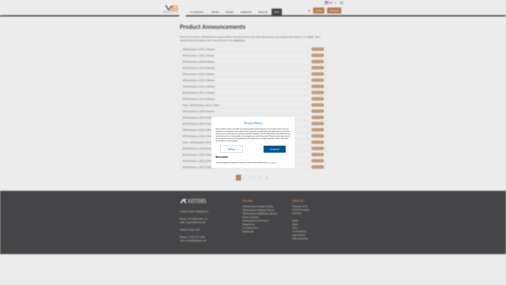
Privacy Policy (271, 162)
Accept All (274, 149)
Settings (231, 149)
